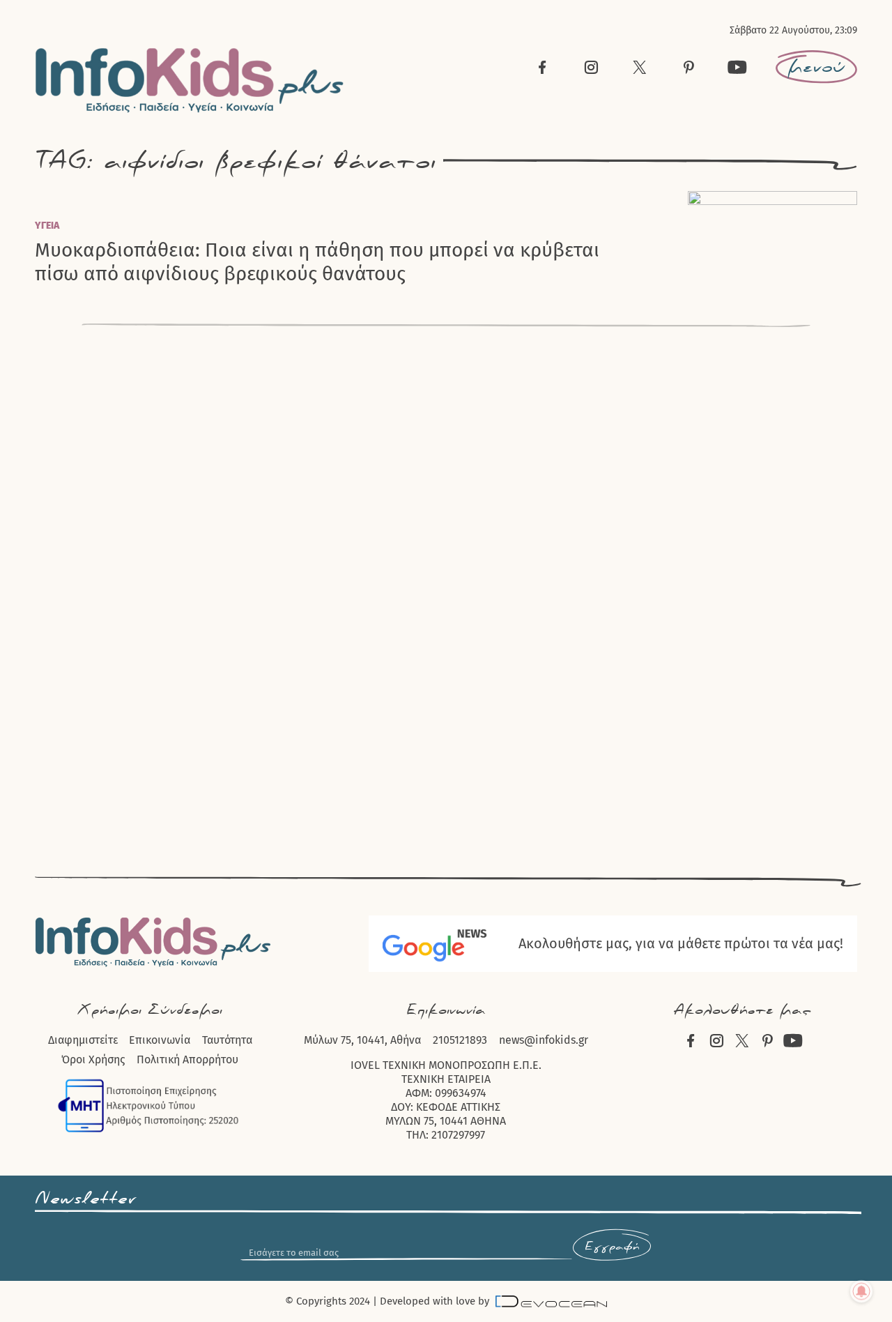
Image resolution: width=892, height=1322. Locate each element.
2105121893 (460, 1040)
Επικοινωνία (159, 1040)
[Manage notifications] (861, 1291)
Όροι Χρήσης (93, 1059)
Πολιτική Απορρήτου (187, 1059)
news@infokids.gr (543, 1040)
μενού (816, 67)
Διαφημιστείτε (83, 1040)
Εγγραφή (612, 1246)
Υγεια (47, 225)
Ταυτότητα (227, 1040)
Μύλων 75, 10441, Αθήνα (362, 1040)
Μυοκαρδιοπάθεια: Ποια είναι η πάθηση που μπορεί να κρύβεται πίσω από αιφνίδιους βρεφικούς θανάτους (317, 261)
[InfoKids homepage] (190, 80)
